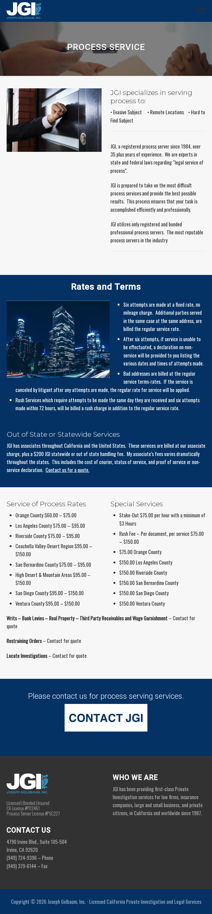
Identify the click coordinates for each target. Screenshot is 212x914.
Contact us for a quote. (67, 469)
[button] (201, 11)
